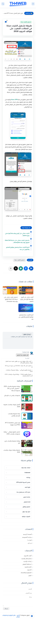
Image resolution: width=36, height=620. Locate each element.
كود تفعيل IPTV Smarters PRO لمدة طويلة (12, 424)
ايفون (30, 575)
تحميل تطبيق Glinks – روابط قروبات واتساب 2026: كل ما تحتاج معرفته (19, 375)
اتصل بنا (30, 540)
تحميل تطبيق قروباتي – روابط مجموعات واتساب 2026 (19, 370)
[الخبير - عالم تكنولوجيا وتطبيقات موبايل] (18, 3)
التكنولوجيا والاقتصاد (26, 572)
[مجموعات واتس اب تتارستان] (27, 397)
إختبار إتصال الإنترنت (26, 558)
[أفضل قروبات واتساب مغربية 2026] (27, 407)
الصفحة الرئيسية (27, 534)
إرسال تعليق (26, 334)
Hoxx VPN (14, 99)
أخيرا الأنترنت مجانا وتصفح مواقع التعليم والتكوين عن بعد (17, 248)
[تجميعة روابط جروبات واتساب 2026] (27, 452)
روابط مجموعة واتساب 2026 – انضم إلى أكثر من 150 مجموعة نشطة (12, 388)
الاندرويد (29, 569)
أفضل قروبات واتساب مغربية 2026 (12, 405)
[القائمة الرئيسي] (33, 4)
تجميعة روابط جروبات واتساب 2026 (11, 451)
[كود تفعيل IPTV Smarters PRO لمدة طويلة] (27, 425)
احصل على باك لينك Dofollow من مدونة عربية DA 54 (19, 366)
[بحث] (3, 4)
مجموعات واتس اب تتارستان (12, 395)
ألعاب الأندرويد (28, 555)
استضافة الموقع (27, 564)
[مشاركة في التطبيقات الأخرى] (11, 268)
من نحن (30, 543)
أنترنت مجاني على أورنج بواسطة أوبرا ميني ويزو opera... (17, 234)
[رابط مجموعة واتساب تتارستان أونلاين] (27, 416)
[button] (26, 268)
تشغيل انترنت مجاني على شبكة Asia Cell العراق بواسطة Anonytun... (17, 241)
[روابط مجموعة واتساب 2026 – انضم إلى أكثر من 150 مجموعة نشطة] (27, 388)
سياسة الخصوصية (27, 537)
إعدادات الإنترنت (27, 561)
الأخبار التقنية (28, 567)
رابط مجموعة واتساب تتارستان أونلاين (14, 415)
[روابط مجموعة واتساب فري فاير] (27, 443)
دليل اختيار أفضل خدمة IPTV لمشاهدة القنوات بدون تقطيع (13, 13)
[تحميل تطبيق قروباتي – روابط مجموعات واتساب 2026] (27, 434)
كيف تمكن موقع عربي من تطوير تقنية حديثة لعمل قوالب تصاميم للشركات (19, 362)
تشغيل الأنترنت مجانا (26, 22)
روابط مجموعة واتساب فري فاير (12, 442)
